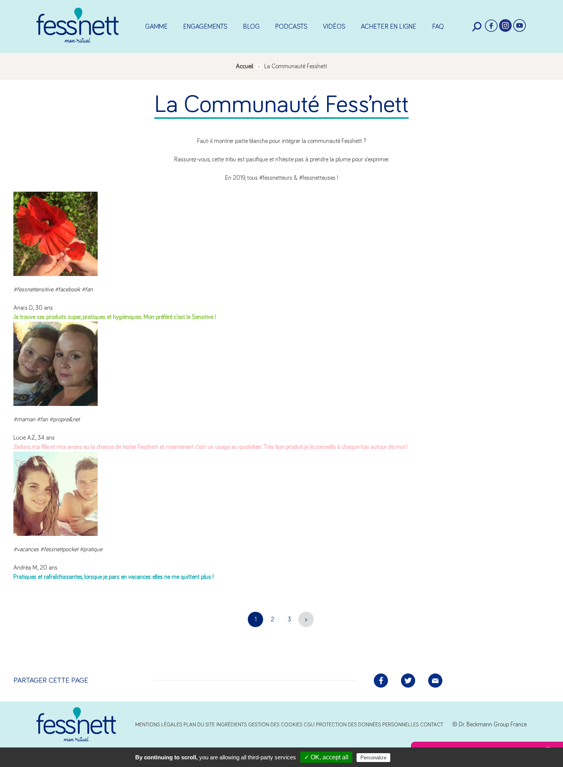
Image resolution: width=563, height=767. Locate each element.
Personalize (373, 757)
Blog (251, 26)
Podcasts (291, 26)
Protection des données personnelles (367, 725)
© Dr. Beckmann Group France (489, 724)
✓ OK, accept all (326, 757)
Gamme (156, 26)
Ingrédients (231, 725)
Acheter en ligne (388, 26)
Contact (431, 725)
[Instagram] (505, 26)
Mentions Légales (158, 725)
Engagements (205, 26)
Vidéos (334, 26)
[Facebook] (491, 26)
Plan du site (199, 725)
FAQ (438, 26)
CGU (309, 725)
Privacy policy (413, 757)
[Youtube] (519, 26)
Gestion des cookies (275, 725)
